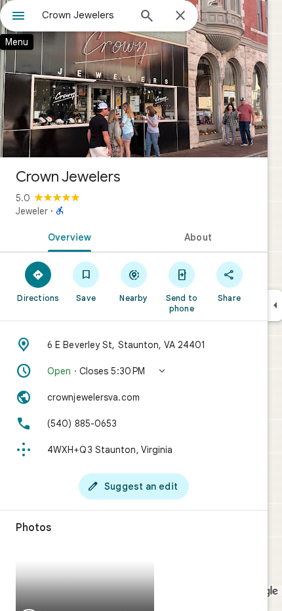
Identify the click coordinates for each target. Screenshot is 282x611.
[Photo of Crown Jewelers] (134, 78)
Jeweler (32, 211)
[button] (134, 371)
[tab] (67, 236)
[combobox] (85, 15)
